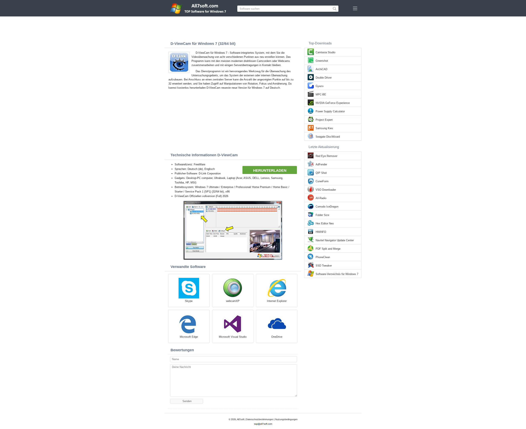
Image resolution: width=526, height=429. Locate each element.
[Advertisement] (263, 28)
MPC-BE (321, 94)
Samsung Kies (324, 128)
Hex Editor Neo (325, 223)
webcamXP (233, 301)
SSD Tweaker (324, 265)
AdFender (321, 164)
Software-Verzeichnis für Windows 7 (337, 274)
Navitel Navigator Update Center (335, 240)
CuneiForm (322, 181)
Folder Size (322, 215)
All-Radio (321, 198)
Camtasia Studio (325, 52)
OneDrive (276, 336)
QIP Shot (321, 172)
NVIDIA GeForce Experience (333, 102)
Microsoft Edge (189, 336)
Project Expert (324, 119)
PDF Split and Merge (328, 248)
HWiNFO (321, 231)
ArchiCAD (321, 69)
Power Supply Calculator (330, 111)
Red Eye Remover (326, 156)
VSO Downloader (326, 189)
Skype (189, 301)
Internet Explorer (277, 301)
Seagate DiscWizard (328, 136)
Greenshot (322, 60)
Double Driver (324, 77)
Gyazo (319, 86)
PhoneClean (323, 257)
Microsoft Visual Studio (233, 336)
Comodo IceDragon (327, 206)
